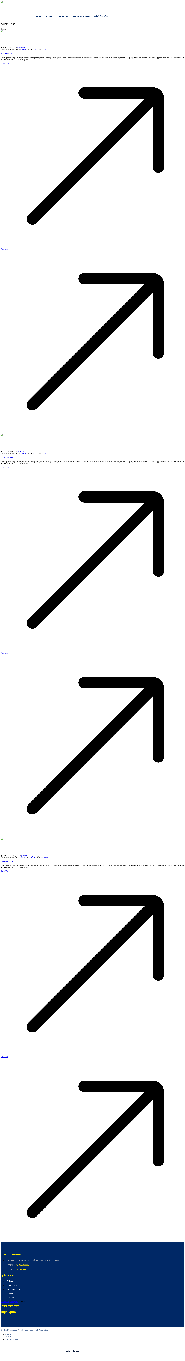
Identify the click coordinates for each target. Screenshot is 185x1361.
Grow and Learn (7, 861)
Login (68, 1351)
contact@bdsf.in (21, 1269)
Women (33, 857)
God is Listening (7, 457)
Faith (23, 857)
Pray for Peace (6, 53)
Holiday (45, 49)
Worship (24, 49)
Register (76, 1351)
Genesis (45, 857)
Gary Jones (21, 47)
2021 (35, 49)
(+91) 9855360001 (21, 1265)
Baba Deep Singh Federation (35, 1330)
